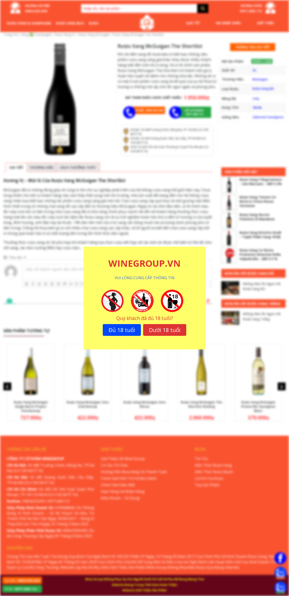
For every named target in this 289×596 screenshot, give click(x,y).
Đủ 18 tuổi (122, 330)
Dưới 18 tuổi (164, 330)
